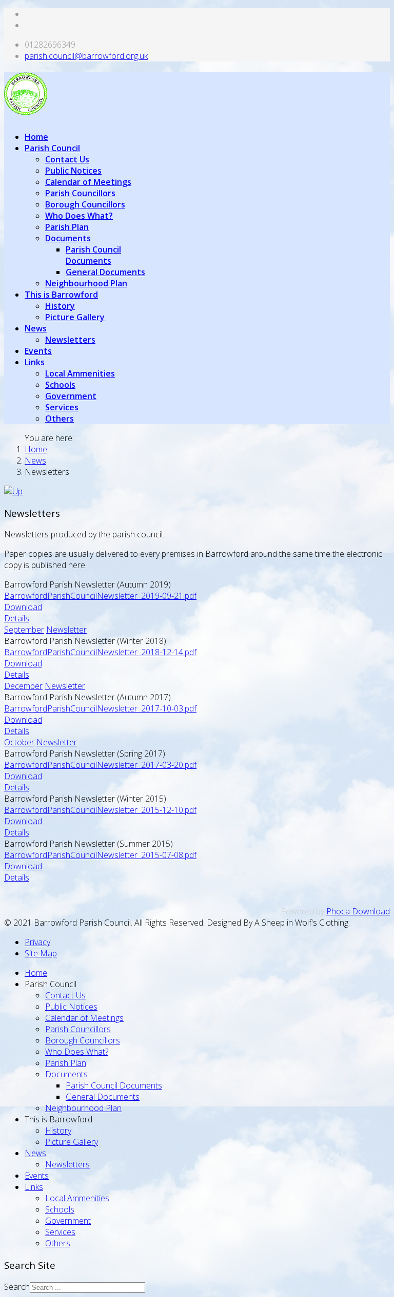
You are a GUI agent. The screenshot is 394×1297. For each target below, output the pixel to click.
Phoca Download (358, 911)
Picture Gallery (75, 317)
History (60, 305)
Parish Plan (67, 227)
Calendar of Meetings (88, 181)
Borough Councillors (85, 204)
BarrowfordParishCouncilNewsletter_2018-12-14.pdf (100, 652)
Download (23, 607)
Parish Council (52, 148)
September (24, 629)
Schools (60, 384)
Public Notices (73, 170)
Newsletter (66, 629)
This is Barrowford (61, 294)
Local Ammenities (80, 373)
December (23, 686)
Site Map (41, 953)
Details (16, 618)
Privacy (37, 942)
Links (35, 362)
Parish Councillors (80, 193)
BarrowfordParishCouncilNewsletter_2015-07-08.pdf (100, 855)
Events (38, 351)
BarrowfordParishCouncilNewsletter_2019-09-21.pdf (100, 595)
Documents (68, 238)
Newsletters (70, 339)
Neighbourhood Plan (86, 283)
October (19, 742)
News (36, 328)
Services (61, 407)
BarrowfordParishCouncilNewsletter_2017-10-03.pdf (100, 708)
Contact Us (67, 159)
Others (59, 418)
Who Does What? (79, 215)
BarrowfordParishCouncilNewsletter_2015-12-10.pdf (100, 809)
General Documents (105, 272)
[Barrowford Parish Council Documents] (13, 491)
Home (36, 136)
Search (17, 1286)
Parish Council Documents (93, 255)
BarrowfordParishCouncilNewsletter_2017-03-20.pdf (100, 764)
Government (70, 396)
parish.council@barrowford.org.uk (86, 55)
